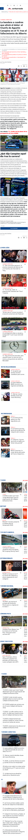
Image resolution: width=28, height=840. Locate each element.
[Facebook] (7, 5)
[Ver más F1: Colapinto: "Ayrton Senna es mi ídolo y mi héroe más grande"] (5, 442)
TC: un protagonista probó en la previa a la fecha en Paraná (14, 55)
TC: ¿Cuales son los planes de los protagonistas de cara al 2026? (13, 132)
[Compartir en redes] (25, 264)
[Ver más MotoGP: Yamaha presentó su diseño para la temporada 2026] (11, 513)
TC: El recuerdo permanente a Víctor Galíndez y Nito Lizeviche (14, 52)
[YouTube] (14, 5)
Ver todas (25, 480)
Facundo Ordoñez (6, 62)
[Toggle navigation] (2, 8)
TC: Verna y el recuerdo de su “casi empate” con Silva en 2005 (14, 57)
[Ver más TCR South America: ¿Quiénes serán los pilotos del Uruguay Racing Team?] (11, 540)
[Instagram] (17, 5)
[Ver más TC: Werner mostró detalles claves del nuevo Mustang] (5, 396)
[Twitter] (10, 5)
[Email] (20, 5)
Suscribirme (14, 228)
